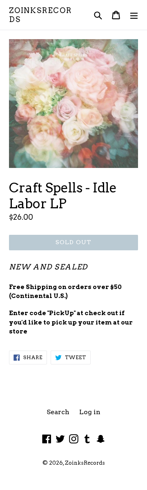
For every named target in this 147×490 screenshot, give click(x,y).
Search (58, 412)
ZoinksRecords (40, 15)
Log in (89, 412)
